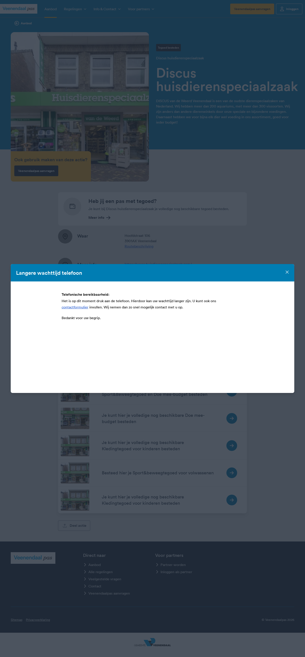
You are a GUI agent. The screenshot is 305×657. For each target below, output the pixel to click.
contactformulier (75, 307)
